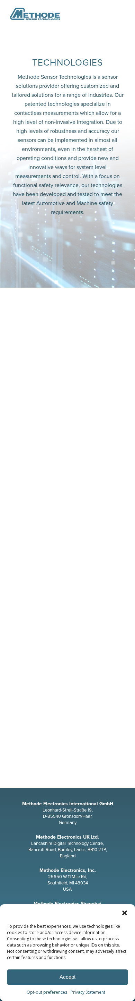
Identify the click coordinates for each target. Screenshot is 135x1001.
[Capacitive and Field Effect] (67, 690)
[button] (124, 912)
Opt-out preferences (47, 992)
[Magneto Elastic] (67, 453)
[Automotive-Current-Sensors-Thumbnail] (67, 339)
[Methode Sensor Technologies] (56, 14)
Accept (67, 977)
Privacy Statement (88, 992)
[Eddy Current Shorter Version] (67, 568)
